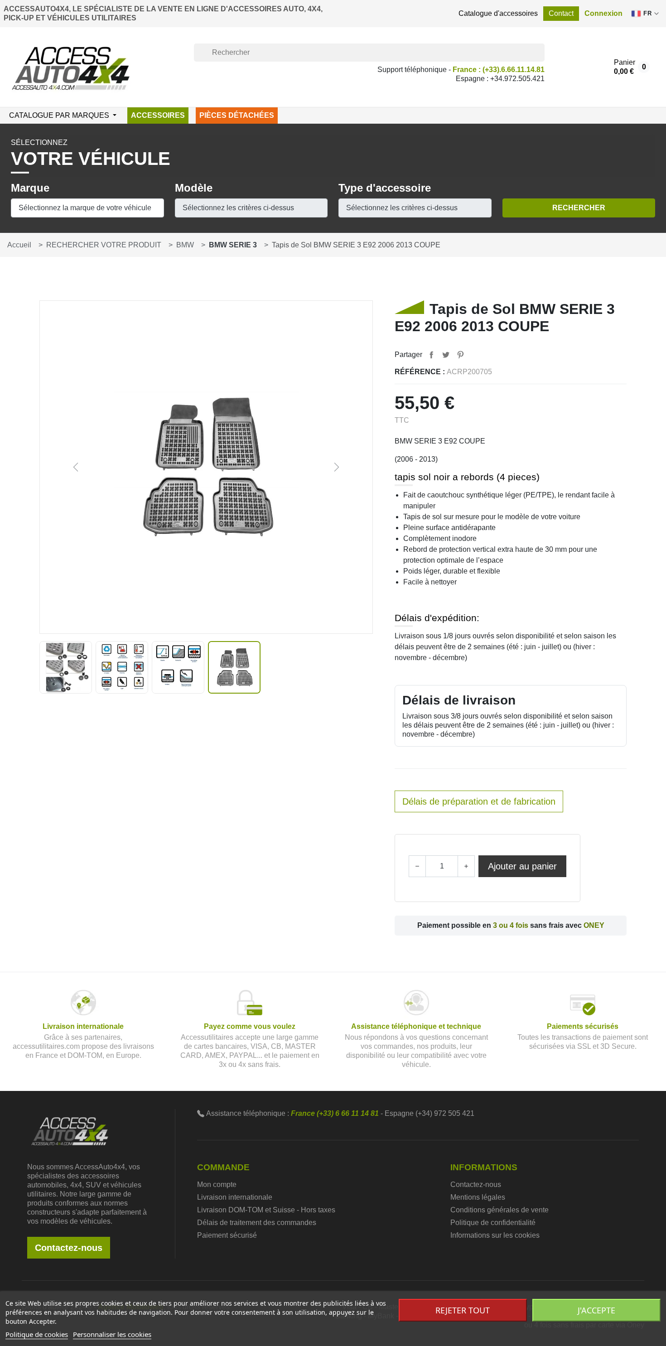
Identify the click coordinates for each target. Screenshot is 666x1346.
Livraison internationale (234, 1197)
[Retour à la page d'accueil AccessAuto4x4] (69, 1130)
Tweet (445, 354)
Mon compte (216, 1184)
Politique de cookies (36, 1334)
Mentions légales (477, 1197)
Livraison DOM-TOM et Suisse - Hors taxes (266, 1210)
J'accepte (596, 1310)
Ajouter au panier (522, 866)
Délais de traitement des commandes (256, 1222)
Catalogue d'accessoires (498, 13)
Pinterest (460, 354)
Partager (431, 354)
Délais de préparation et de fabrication (478, 801)
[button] (603, 13)
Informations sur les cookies (495, 1235)
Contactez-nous (68, 1248)
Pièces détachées (236, 115)
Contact (561, 13)
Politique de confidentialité (493, 1222)
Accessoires (158, 115)
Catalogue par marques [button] (60, 115)
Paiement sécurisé (227, 1235)
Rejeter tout (462, 1310)
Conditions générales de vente (499, 1210)
